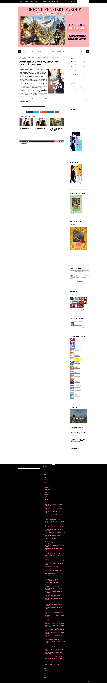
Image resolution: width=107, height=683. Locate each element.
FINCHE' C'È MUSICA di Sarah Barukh (52, 601)
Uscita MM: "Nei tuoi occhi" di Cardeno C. (54, 507)
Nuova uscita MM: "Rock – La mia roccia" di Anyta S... (54, 512)
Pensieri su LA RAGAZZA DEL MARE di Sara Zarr (54, 577)
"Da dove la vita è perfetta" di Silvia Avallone (55, 532)
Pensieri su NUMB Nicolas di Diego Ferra (53, 635)
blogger (57, 141)
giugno (46, 494)
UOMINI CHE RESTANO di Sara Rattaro (53, 538)
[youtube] (73, 1)
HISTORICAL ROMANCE (28, 1)
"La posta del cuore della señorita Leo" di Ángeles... (54, 605)
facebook (62, 141)
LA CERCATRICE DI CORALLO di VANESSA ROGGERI (53, 599)
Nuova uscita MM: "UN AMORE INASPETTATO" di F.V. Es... (51, 580)
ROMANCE (20, 1)
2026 (45, 469)
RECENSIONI (38, 51)
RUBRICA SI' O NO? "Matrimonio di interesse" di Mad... (54, 522)
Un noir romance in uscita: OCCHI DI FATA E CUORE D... (54, 608)
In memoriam (75, 275)
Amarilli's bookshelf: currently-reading (79, 272)
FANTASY (36, 1)
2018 (45, 482)
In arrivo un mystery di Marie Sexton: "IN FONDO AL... (54, 530)
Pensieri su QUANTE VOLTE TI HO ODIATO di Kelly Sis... (54, 561)
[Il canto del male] (85, 300)
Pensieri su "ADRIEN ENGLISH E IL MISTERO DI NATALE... (54, 630)
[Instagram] (68, 1)
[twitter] (71, 1)
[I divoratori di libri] (76, 307)
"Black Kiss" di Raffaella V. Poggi (52, 639)
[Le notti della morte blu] (73, 303)
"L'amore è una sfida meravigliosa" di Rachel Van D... (55, 642)
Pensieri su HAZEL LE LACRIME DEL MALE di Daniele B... (54, 571)
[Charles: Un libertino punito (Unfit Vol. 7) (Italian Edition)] (73, 307)
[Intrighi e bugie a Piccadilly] (81, 303)
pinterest (79, 70)
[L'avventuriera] (71, 307)
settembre (47, 489)
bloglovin (79, 61)
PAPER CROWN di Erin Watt (50, 573)
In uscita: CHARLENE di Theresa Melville (53, 594)
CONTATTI (45, 51)
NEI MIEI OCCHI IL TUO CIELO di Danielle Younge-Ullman (53, 621)
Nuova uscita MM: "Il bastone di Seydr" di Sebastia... (54, 568)
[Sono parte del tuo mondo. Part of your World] (78, 300)
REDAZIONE (51, 51)
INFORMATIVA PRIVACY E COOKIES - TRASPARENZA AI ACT (69, 51)
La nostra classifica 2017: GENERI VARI (53, 655)
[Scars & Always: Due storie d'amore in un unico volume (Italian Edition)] (71, 300)
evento (72, 88)
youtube (79, 74)
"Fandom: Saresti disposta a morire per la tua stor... (54, 592)
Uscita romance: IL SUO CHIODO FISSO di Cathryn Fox (53, 610)
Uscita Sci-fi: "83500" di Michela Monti (53, 534)
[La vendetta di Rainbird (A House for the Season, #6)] (83, 303)
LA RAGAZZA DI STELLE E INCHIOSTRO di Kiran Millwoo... (54, 616)
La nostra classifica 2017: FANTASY (52, 664)
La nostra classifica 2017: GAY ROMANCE (53, 656)
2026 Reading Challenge (77, 321)
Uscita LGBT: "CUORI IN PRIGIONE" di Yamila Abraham (54, 633)
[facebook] (88, 681)
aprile (46, 497)
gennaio (47, 502)
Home (21, 57)
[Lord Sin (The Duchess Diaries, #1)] (83, 307)
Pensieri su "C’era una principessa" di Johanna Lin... (53, 524)
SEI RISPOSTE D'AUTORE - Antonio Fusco (53, 582)
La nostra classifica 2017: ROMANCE (52, 662)
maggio (46, 496)
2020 (45, 479)
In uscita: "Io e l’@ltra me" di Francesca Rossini (53, 543)
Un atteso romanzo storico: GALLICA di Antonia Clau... (53, 517)
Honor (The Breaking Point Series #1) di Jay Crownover (54, 527)
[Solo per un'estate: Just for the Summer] (81, 300)
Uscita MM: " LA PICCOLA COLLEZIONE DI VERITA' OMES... (53, 659)
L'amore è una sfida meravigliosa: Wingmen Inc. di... (54, 559)
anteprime (24, 57)
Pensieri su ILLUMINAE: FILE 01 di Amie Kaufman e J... (53, 536)
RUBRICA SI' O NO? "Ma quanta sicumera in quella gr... (54, 551)
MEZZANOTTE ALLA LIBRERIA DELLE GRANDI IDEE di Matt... (54, 626)
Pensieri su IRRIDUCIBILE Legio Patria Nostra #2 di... (54, 515)
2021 (45, 477)
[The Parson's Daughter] (73, 300)
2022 (45, 475)
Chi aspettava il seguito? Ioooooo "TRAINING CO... (54, 549)
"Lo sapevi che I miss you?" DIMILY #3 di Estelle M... (53, 637)
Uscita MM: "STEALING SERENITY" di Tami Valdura (54, 584)
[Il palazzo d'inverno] (71, 303)
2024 (45, 472)
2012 (45, 675)
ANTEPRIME (31, 51)
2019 (45, 481)
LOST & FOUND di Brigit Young (51, 628)
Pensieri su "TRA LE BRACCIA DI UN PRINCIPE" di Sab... (54, 619)
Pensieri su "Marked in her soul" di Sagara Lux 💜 (25, 128)
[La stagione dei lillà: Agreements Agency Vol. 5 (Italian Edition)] (78, 303)
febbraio (47, 501)
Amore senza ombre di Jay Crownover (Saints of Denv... (55, 647)
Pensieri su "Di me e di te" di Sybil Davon (54, 602)
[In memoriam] (71, 278)
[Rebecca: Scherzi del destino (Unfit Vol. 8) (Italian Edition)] (85, 303)
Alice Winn (75, 276)
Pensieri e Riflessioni (74, 86)
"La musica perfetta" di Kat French (52, 519)
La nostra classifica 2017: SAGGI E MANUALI (54, 661)
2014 (45, 672)
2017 (45, 667)
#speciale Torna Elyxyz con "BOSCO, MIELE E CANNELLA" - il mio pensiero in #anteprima (57, 129)
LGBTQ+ (49, 1)
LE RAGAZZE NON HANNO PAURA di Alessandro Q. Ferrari (52, 596)
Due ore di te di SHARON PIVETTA (52, 575)
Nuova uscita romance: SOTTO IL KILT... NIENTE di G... (53, 505)
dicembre (47, 484)
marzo (46, 499)
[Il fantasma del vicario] (76, 303)
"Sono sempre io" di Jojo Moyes (51, 566)
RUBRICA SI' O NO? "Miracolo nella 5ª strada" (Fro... (54, 650)
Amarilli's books (75, 294)
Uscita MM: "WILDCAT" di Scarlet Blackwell (54, 553)
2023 (45, 474)
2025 (45, 470)
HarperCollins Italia (31, 57)
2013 (45, 673)
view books (83, 327)
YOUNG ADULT (43, 1)
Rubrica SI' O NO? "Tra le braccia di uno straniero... (53, 589)
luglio (46, 492)
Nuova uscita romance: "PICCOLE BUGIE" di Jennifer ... (54, 540)
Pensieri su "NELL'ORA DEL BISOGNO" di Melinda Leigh (53, 509)
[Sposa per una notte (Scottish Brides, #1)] (81, 307)
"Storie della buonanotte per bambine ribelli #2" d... (54, 564)
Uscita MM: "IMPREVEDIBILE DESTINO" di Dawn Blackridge (53, 644)
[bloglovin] (74, 1)
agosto (46, 490)
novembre (47, 485)
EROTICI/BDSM (55, 1)
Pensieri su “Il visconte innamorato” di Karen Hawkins (54, 546)
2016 (45, 668)
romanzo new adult (47, 57)
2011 (45, 677)
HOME (25, 51)
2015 (45, 670)
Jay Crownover (39, 57)
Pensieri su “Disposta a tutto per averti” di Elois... (54, 556)
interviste (80, 88)
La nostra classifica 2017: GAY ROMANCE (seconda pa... (53, 653)
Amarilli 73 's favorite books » (82, 309)
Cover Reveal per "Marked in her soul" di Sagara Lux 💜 (41, 128)
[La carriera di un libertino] (78, 307)
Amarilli (75, 323)
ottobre (46, 487)
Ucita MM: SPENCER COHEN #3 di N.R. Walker (54, 623)
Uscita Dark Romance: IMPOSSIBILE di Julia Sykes (54, 613)
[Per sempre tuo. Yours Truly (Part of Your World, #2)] (83, 300)
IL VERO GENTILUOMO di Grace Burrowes (53, 586)
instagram (79, 66)
